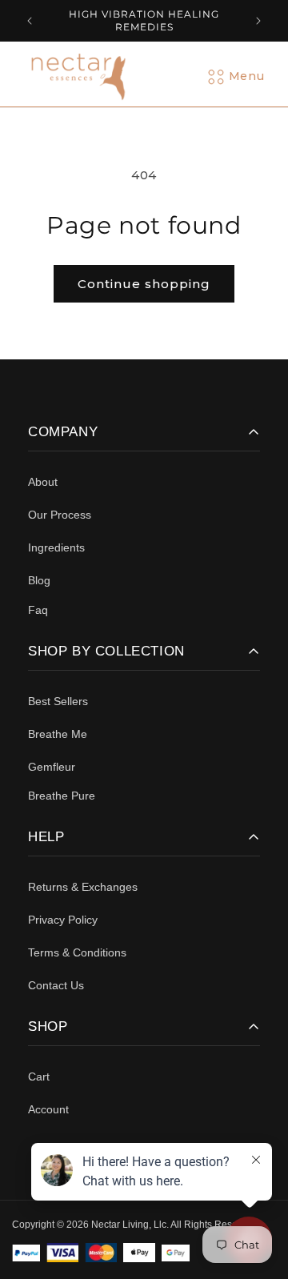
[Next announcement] (258, 20)
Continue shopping (144, 283)
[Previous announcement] (29, 20)
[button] (246, 76)
